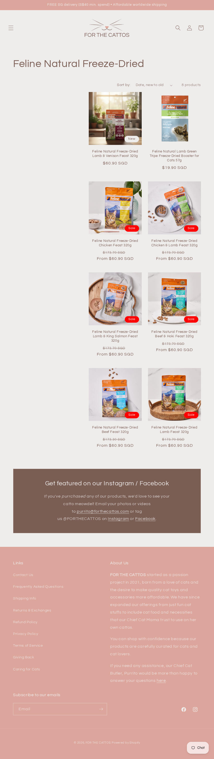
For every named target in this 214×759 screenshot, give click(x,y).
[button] (11, 28)
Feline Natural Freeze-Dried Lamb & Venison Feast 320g (115, 154)
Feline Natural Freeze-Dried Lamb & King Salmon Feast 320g (115, 336)
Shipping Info (24, 598)
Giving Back (23, 657)
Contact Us (23, 575)
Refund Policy (25, 622)
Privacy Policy (25, 634)
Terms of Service (28, 645)
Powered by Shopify (126, 742)
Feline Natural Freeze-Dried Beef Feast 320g (115, 430)
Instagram (118, 519)
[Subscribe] (101, 709)
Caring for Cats (26, 669)
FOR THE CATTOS (98, 742)
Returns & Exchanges (32, 610)
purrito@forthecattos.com (103, 511)
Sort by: (123, 85)
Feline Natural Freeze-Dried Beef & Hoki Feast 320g (174, 334)
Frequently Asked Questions (38, 587)
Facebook (145, 519)
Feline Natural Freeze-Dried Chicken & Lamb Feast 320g (174, 243)
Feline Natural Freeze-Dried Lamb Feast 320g (174, 430)
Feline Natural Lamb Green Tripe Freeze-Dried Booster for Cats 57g (174, 156)
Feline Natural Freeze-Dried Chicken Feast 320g (115, 243)
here (161, 680)
